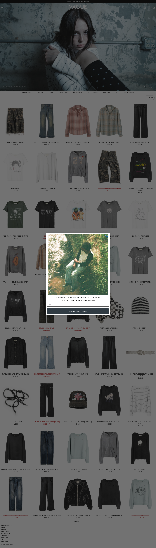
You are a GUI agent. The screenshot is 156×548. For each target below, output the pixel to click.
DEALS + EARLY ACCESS (77, 311)
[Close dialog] (107, 235)
